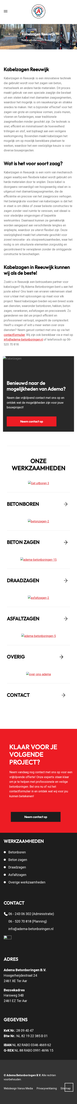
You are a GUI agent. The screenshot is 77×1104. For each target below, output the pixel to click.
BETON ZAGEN (23, 542)
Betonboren (17, 852)
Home (24, 40)
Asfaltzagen (17, 875)
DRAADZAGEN (23, 580)
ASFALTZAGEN (23, 618)
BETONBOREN (23, 504)
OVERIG (16, 657)
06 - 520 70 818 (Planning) (27, 921)
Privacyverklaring (47, 1088)
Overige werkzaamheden (26, 882)
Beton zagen (17, 860)
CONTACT (18, 695)
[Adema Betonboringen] (38, 11)
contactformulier (14, 335)
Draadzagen (17, 867)
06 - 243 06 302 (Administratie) (31, 914)
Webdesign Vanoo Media (18, 1088)
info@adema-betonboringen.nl (23, 339)
